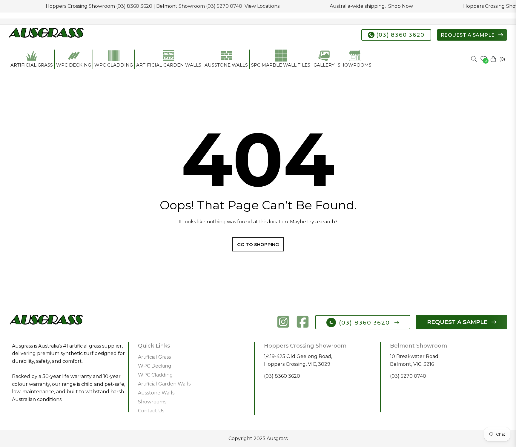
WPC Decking (154, 366)
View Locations (256, 6)
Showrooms (152, 402)
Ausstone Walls (156, 393)
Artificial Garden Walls (164, 384)
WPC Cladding (155, 375)
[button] (474, 58)
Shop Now (395, 6)
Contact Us (151, 411)
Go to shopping (258, 244)
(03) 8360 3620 (399, 35)
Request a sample (468, 35)
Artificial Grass (154, 357)
